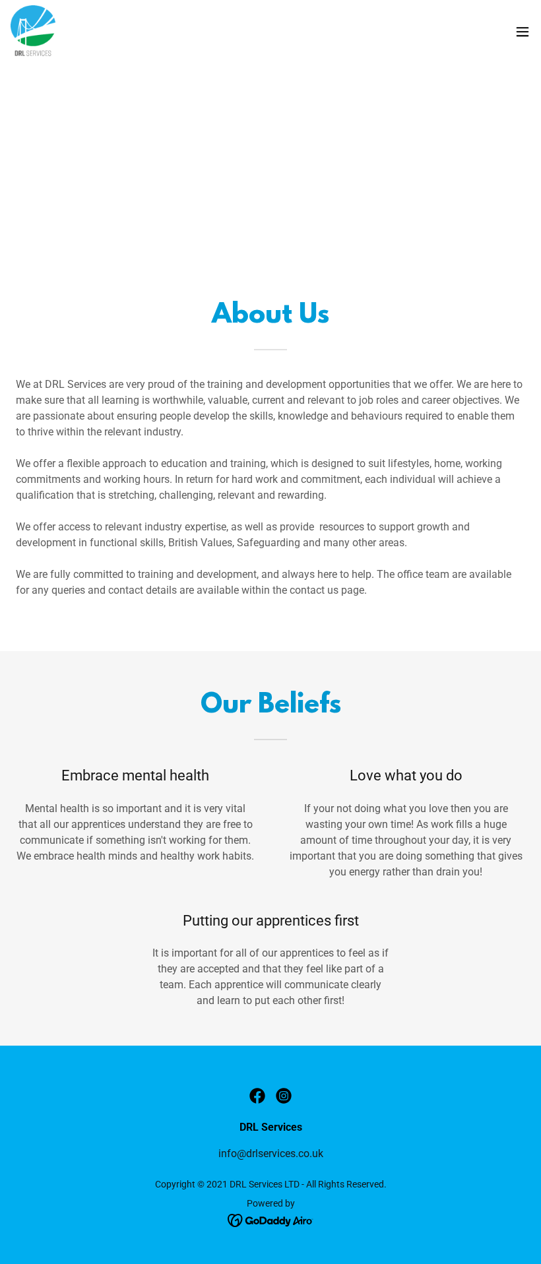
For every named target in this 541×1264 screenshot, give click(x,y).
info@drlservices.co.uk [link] (270, 1153)
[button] (522, 31)
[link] (33, 31)
